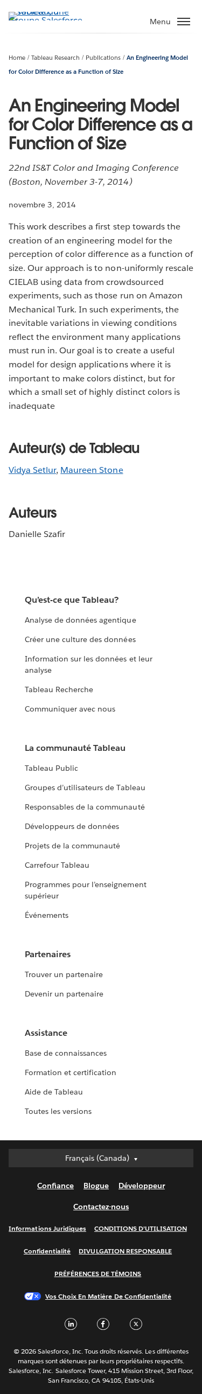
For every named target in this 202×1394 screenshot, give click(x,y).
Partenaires (48, 954)
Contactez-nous (101, 1206)
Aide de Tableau (54, 1092)
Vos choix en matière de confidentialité (108, 1296)
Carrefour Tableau (57, 865)
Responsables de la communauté (85, 807)
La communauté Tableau (75, 748)
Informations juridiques (47, 1228)
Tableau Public (51, 768)
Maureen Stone (91, 470)
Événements (46, 915)
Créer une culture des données (80, 639)
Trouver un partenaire (64, 974)
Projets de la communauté (72, 846)
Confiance (55, 1185)
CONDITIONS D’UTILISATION (140, 1228)
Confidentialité (47, 1251)
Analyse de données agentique (80, 620)
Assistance (46, 1032)
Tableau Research (55, 58)
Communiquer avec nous (70, 709)
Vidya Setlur (32, 470)
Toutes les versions (58, 1111)
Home (17, 58)
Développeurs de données (72, 826)
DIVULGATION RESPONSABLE (125, 1251)
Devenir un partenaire (64, 994)
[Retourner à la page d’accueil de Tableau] (46, 20)
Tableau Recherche (59, 689)
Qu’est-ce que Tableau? (72, 599)
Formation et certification (71, 1072)
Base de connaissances (66, 1053)
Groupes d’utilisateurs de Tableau (85, 787)
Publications (103, 58)
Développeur (142, 1185)
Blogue (96, 1185)
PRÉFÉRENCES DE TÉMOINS (98, 1273)
